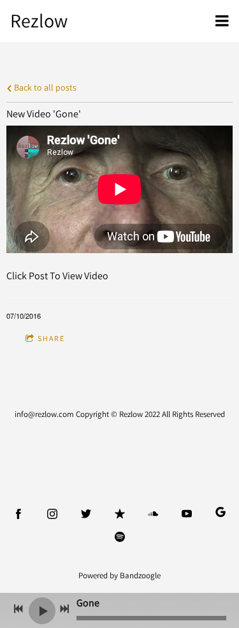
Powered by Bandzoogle (119, 575)
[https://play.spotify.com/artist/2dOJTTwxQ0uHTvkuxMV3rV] (120, 537)
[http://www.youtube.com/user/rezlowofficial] (187, 514)
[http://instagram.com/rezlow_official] (52, 514)
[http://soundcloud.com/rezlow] (153, 514)
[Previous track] (18, 609)
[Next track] (64, 609)
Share (51, 338)
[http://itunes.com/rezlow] (120, 514)
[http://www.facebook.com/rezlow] (18, 514)
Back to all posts (44, 87)
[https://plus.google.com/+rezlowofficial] (220, 514)
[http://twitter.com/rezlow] (86, 514)
